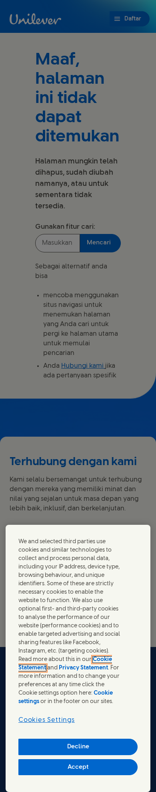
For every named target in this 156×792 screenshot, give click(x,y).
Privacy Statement (83, 668)
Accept (78, 767)
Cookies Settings (46, 720)
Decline (78, 747)
